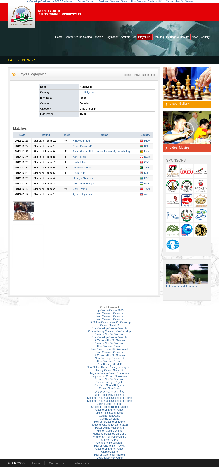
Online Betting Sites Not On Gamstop (109, 331)
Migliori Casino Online (110, 430)
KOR (147, 172)
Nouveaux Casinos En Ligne (109, 433)
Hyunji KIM (79, 172)
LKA (146, 151)
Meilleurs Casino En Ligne (109, 421)
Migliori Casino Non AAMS (109, 445)
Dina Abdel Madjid (83, 183)
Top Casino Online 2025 (109, 310)
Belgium (89, 92)
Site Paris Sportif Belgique (109, 385)
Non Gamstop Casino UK (109, 358)
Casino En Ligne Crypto (109, 382)
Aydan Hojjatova (82, 194)
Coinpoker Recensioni (109, 442)
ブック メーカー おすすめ (109, 391)
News (195, 37)
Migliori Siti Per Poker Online (109, 436)
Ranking (159, 37)
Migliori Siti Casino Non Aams (109, 376)
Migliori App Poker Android (109, 454)
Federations (81, 463)
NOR (147, 156)
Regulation (111, 37)
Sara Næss (79, 156)
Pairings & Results (177, 37)
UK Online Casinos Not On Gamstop (110, 322)
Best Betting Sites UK (109, 364)
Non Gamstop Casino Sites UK (109, 328)
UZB (146, 183)
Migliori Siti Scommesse (109, 412)
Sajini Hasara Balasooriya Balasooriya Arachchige (102, 151)
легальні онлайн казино (109, 394)
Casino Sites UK (109, 325)
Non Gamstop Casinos (109, 313)
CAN (147, 162)
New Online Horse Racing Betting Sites (109, 367)
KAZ (146, 178)
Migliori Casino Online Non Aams (109, 373)
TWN (147, 188)
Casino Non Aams (109, 388)
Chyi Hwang (80, 188)
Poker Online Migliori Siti (109, 427)
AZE (146, 194)
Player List (144, 37)
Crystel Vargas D (82, 146)
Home (58, 37)
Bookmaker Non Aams (110, 457)
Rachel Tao (79, 162)
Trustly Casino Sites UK (109, 370)
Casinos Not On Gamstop (109, 334)
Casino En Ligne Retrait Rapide (109, 406)
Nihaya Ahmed (81, 140)
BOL (146, 146)
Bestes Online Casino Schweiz (84, 37)
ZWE (147, 167)
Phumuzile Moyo (82, 167)
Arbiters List (128, 37)
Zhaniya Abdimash (83, 178)
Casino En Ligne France (109, 409)
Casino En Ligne (109, 418)
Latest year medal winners (181, 286)
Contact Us (56, 463)
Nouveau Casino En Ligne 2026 (109, 424)
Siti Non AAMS (109, 439)
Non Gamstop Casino (109, 346)
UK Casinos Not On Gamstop (109, 340)
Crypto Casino (109, 451)
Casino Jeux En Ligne (109, 403)
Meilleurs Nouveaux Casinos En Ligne (109, 397)
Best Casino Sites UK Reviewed (109, 349)
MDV (147, 140)
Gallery (205, 37)
